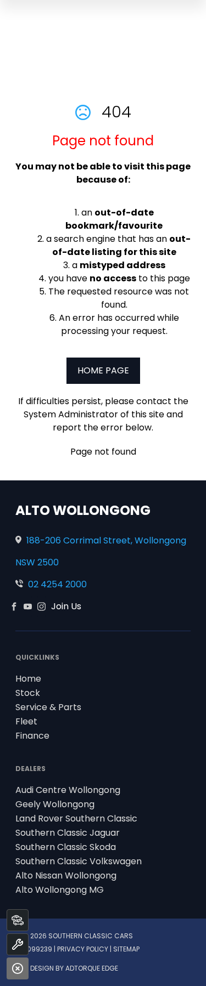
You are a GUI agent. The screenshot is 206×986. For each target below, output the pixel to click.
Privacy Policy (82, 949)
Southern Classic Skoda (65, 847)
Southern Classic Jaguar (67, 832)
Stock (27, 693)
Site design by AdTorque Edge (66, 968)
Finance (32, 735)
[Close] (18, 968)
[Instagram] (41, 606)
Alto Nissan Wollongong (65, 875)
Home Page (103, 370)
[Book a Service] (18, 944)
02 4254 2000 (57, 584)
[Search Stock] (18, 920)
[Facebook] (14, 606)
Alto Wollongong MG (59, 889)
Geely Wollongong (54, 804)
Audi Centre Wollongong (67, 790)
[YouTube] (28, 606)
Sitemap (126, 949)
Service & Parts (48, 707)
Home (28, 678)
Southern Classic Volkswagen (78, 861)
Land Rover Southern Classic (76, 818)
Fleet (26, 721)
